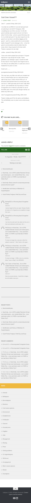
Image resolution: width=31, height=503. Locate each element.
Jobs (4, 435)
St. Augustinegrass (8, 454)
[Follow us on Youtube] (26, 150)
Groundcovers (6, 427)
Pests (4, 446)
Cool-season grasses (8, 408)
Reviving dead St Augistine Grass (20, 344)
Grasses (5, 423)
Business (5, 404)
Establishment (6, 416)
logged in (11, 146)
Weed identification (8, 169)
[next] (29, 129)
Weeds (5, 470)
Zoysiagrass (6, 473)
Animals (5, 392)
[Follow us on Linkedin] (29, 150)
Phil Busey (8, 227)
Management (6, 439)
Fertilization (6, 419)
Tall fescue (5, 458)
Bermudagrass (7, 400)
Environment (6, 412)
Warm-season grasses (8, 12)
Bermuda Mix (12, 128)
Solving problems (7, 450)
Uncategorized (7, 462)
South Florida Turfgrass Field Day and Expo (14, 194)
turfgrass (4, 2)
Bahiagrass (6, 396)
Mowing (5, 443)
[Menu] (29, 2)
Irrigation (5, 431)
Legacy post (7, 20)
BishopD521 (8, 201)
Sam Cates (8, 263)
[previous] (1, 129)
